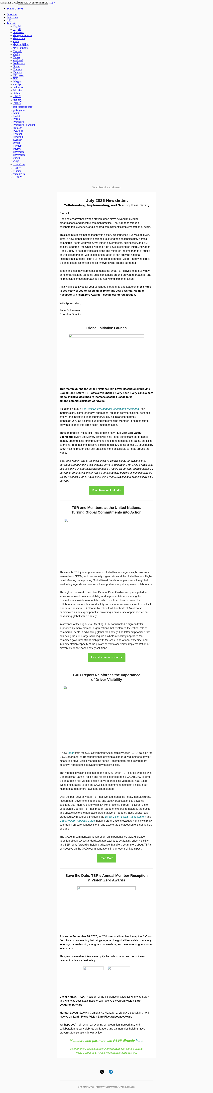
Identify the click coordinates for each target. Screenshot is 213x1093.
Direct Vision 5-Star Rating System (125, 816)
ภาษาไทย (19, 164)
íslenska (17, 90)
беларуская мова (22, 35)
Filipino (17, 171)
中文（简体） (21, 44)
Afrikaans (18, 32)
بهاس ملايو (19, 110)
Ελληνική (18, 75)
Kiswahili (18, 136)
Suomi (16, 66)
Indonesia (18, 87)
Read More (106, 858)
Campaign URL (8, 2)
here (139, 1040)
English (17, 26)
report (71, 752)
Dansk (16, 57)
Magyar (17, 81)
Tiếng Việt (18, 176)
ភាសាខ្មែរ (17, 100)
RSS (9, 20)
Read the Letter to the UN (106, 657)
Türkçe (17, 168)
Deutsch (17, 72)
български (19, 38)
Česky (16, 54)
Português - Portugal (24, 124)
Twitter (15, 8)
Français (17, 69)
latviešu (17, 148)
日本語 (17, 96)
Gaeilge (17, 84)
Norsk (16, 116)
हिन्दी (15, 78)
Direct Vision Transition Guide (77, 820)
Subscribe (12, 14)
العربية (17, 29)
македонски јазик (23, 106)
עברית (16, 142)
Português (18, 121)
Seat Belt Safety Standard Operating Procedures (110, 408)
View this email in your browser (107, 187)
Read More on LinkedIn (106, 490)
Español (17, 133)
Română (17, 127)
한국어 (17, 103)
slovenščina (19, 154)
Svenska (17, 139)
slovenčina (18, 151)
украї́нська (19, 174)
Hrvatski (17, 51)
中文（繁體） (21, 48)
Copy (52, 2)
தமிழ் (16, 160)
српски (17, 157)
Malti (16, 113)
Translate (11, 23)
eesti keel (18, 60)
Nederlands (19, 63)
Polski (16, 118)
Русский (18, 130)
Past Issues (12, 17)
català (16, 41)
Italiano (17, 93)
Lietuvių (17, 145)
